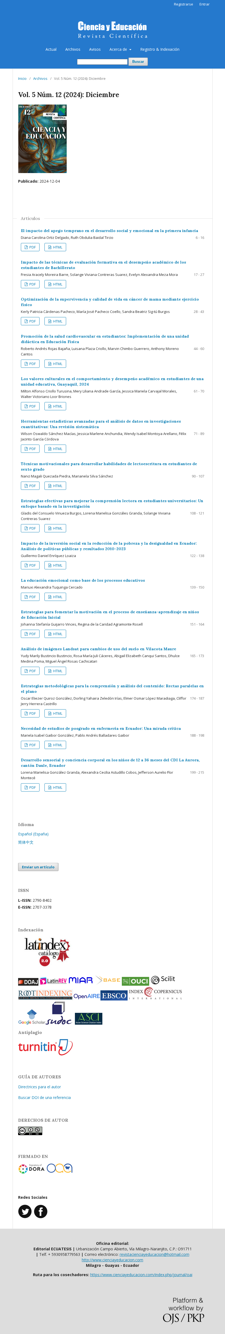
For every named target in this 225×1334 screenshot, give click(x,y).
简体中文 (25, 842)
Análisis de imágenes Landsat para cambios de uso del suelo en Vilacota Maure (98, 648)
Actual (51, 49)
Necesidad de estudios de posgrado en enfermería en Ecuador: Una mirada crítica (101, 728)
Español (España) (33, 833)
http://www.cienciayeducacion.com (112, 1259)
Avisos (95, 49)
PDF (32, 247)
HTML (57, 247)
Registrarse (183, 4)
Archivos (72, 49)
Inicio (22, 78)
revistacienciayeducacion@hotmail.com (154, 1254)
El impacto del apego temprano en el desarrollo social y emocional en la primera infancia (109, 230)
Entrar (204, 4)
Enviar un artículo (38, 866)
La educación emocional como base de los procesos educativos (83, 580)
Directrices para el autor (39, 1086)
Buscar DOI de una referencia (44, 1097)
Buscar (138, 62)
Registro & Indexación (159, 49)
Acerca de (118, 49)
